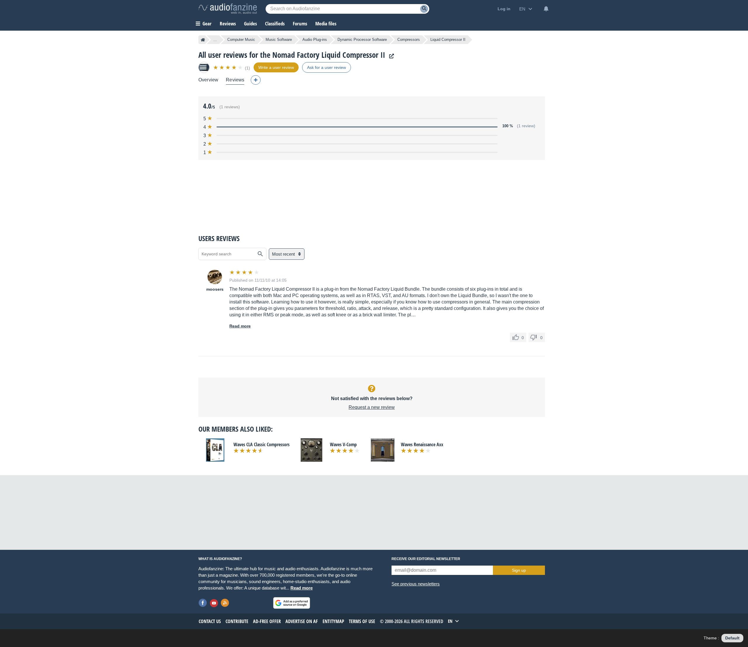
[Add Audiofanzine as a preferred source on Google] (291, 603)
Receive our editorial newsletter (426, 559)
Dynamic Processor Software (362, 39)
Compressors (408, 39)
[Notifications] (546, 8)
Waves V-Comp (343, 444)
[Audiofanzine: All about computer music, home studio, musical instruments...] (227, 9)
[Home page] (203, 39)
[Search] (424, 9)
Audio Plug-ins (314, 39)
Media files (325, 23)
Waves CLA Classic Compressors (261, 444)
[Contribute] (256, 80)
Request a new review (372, 407)
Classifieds (275, 23)
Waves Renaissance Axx (422, 444)
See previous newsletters (416, 583)
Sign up (519, 570)
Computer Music (241, 39)
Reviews (228, 23)
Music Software (279, 39)
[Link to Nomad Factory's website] (390, 56)
